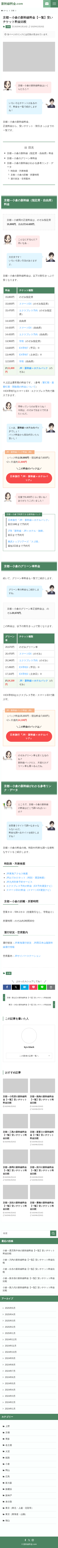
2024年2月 (10, 1402)
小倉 (7, 1464)
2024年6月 (10, 1377)
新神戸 (8, 1495)
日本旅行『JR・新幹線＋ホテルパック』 (29, 478)
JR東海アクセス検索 (17, 873)
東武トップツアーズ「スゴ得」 (24, 541)
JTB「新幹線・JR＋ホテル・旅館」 (26, 530)
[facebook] (25, 1540)
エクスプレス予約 (28, 310)
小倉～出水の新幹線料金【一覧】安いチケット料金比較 (29, 1270)
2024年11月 (10, 1346)
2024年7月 (10, 1371)
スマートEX (25, 303)
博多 (7, 1439)
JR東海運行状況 (23, 942)
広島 (7, 1476)
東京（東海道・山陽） (16, 1514)
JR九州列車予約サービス (19, 881)
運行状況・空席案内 (20, 179)
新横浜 (8, 1489)
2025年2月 (10, 1327)
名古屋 (8, 1445)
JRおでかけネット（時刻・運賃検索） (26, 877)
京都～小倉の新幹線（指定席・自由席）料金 (30, 153)
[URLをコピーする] (51, 987)
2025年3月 (10, 1321)
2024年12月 (11, 1339)
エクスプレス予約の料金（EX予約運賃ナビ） (30, 886)
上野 (7, 1426)
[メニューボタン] (54, 4)
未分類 (8, 1502)
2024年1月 (10, 1409)
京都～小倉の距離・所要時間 (25, 175)
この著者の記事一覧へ (29, 1056)
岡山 (7, 1470)
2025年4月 (10, 1314)
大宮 (7, 1451)
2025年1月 (10, 1333)
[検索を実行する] (53, 1233)
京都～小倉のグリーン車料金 (22, 158)
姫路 (7, 1458)
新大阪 (8, 1483)
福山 (7, 1520)
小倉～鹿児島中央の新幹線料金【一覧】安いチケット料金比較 (29, 1252)
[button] (7, 987)
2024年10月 (11, 1352)
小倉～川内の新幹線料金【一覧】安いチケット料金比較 (29, 1261)
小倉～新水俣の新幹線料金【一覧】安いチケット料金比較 (29, 1279)
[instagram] (32, 1540)
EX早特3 (23, 667)
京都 (8, 27)
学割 (21, 341)
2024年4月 (10, 1390)
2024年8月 (10, 1365)
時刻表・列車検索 (19, 171)
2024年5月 (10, 1383)
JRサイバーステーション (28, 956)
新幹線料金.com (12, 3)
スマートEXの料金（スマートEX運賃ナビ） (29, 890)
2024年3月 (10, 1396)
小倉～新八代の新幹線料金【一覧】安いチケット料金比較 (29, 1289)
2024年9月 (10, 1358)
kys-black (29, 1047)
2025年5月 (10, 1308)
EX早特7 (23, 348)
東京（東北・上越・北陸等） (19, 1508)
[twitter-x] (29, 1540)
